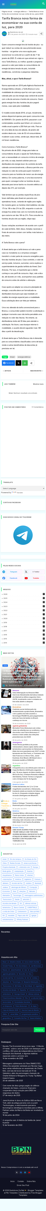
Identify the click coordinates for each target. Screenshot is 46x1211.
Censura (37, 879)
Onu (30, 974)
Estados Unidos (15, 962)
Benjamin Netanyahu (31, 982)
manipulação (19, 871)
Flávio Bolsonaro (21, 1006)
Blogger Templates (35, 1190)
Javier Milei (14, 1014)
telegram (13, 572)
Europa (35, 867)
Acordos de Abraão (10, 903)
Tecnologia (17, 895)
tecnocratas (7, 1002)
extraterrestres (8, 919)
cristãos (29, 883)
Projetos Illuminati (9, 867)
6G (4, 915)
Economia (6, 891)
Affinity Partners (22, 919)
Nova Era (22, 974)
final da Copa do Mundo (30, 1010)
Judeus (5, 887)
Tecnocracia (7, 899)
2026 (24, 594)
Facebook (10, 363)
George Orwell (19, 994)
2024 (24, 602)
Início (12, 1181)
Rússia (5, 970)
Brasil (12, 357)
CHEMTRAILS (32, 907)
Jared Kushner (16, 970)
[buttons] (16, 1172)
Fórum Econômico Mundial (12, 998)
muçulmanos (7, 875)
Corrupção (33, 887)
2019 (24, 622)
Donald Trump (8, 966)
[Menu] (3, 4)
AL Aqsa (34, 1006)
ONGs (5, 1014)
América (18, 879)
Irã (28, 978)
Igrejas (34, 915)
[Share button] (31, 363)
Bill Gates (18, 986)
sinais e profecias (30, 863)
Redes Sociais (15, 863)
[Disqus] (23, 444)
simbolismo (7, 994)
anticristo (26, 899)
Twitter (18, 363)
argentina (39, 986)
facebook (13, 578)
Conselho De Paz (20, 1018)
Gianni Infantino (35, 1018)
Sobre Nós (31, 1181)
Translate (20, 493)
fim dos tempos (15, 859)
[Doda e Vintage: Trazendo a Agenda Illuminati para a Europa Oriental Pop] (6, 804)
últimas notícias (30, 903)
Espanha (23, 990)
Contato (21, 1181)
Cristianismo (22, 911)
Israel (5, 859)
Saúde (17, 899)
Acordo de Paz (17, 883)
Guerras (30, 871)
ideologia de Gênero (18, 887)
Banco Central (19, 907)
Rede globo (7, 871)
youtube (36, 578)
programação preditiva (30, 1014)
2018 (24, 627)
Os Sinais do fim (30, 859)
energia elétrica (20, 11)
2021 (24, 614)
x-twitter (36, 572)
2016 (24, 635)
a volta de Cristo (8, 911)
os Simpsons (7, 1006)
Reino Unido (19, 875)
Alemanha (6, 895)
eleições (22, 891)
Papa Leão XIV (23, 915)
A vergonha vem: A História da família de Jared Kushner (22, 1121)
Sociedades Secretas (22, 1002)
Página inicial (7, 11)
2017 (24, 631)
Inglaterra (27, 879)
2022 (24, 610)
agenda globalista (9, 974)
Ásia (14, 891)
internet (30, 875)
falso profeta (34, 911)
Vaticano (32, 891)
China (5, 863)
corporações (7, 879)
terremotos (7, 907)
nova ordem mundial (32, 962)
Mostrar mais (38, 384)
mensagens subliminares (34, 895)
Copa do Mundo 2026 (10, 1010)
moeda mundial (34, 990)
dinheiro (5, 883)
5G (21, 903)
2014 (24, 643)
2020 (24, 618)
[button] (43, 3)
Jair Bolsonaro (36, 966)
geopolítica (7, 1018)
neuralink (11, 915)
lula (25, 970)
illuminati (38, 883)
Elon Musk (28, 986)
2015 (24, 639)
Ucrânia (34, 978)
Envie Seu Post (23, 1185)
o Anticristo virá (24, 867)
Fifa (26, 998)
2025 (24, 598)
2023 (24, 606)
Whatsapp (25, 363)
